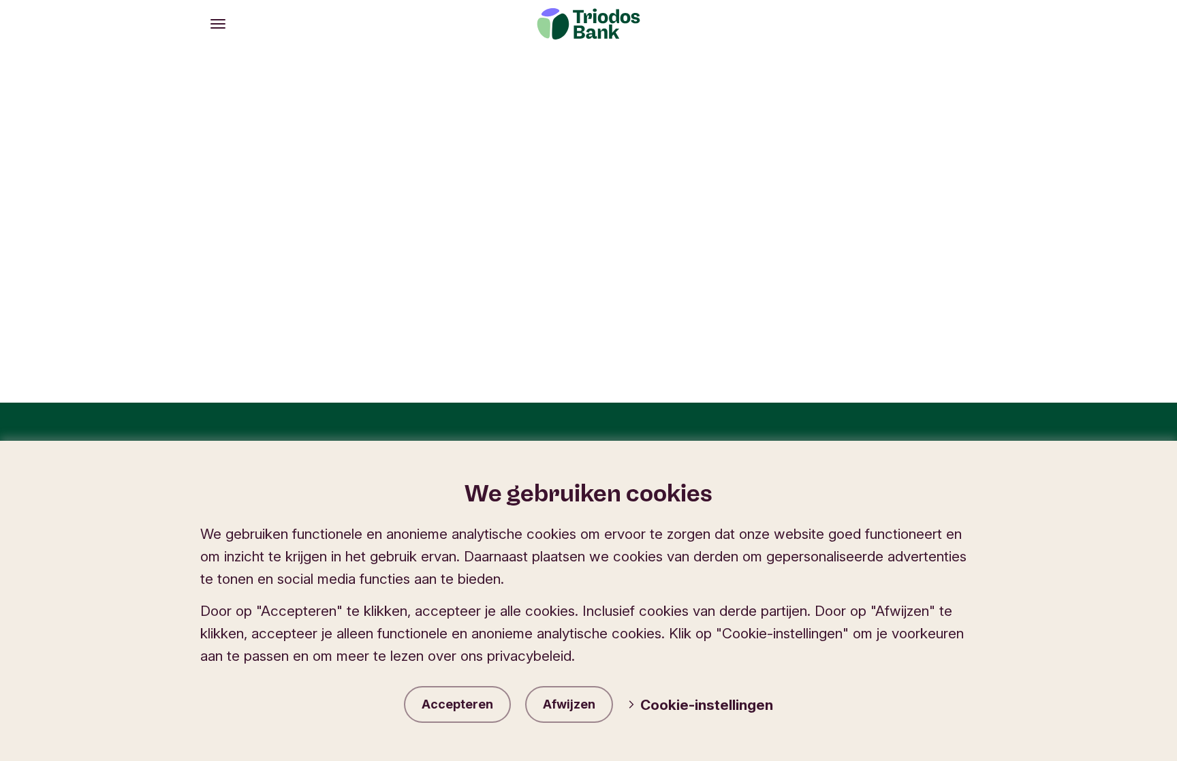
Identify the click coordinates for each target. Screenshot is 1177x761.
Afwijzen (569, 704)
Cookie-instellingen (706, 704)
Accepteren (457, 704)
